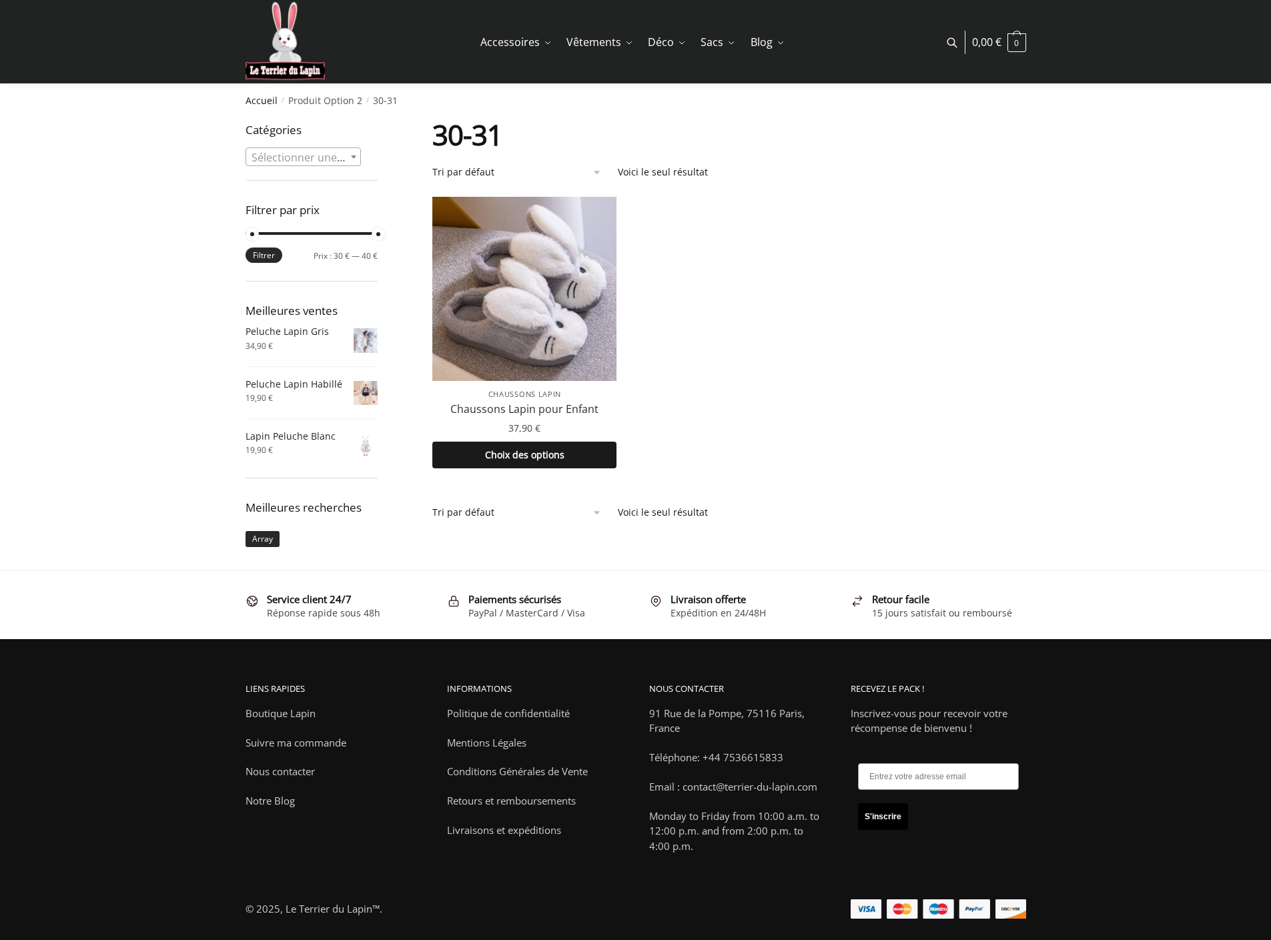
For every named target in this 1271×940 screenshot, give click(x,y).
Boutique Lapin (281, 713)
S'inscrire (883, 816)
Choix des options (524, 454)
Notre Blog (270, 800)
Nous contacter (280, 771)
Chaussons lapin (525, 394)
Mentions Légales (486, 742)
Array (262, 538)
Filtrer (264, 255)
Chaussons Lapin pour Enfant (524, 409)
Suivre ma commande (296, 742)
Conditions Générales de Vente (517, 771)
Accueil (262, 100)
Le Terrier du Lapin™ (333, 908)
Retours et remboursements (511, 800)
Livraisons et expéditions (504, 830)
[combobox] (304, 156)
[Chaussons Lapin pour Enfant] (524, 289)
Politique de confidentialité (508, 713)
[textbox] (303, 157)
